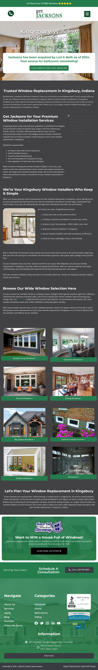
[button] (49, 44)
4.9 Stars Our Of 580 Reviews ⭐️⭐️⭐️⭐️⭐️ (49, 3)
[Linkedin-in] (53, 623)
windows (21, 299)
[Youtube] (58, 623)
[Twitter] (42, 623)
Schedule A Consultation (49, 570)
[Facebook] (36, 623)
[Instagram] (47, 623)
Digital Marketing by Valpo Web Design (79, 666)
